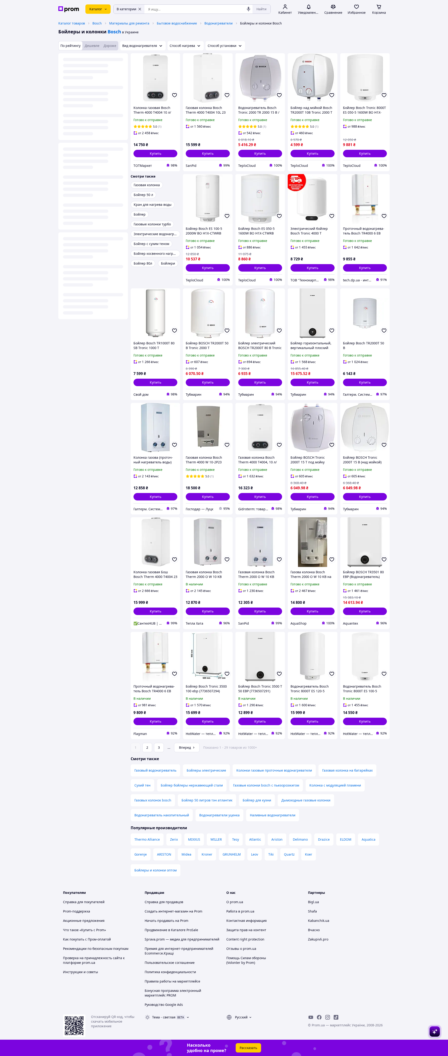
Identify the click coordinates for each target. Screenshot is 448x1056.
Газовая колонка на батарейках (347, 770)
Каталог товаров (71, 23)
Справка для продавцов (164, 902)
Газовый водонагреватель (155, 770)
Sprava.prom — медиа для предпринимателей (182, 939)
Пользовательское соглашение (170, 962)
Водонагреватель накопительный (161, 815)
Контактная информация (246, 920)
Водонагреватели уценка (219, 815)
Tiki (271, 854)
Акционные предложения (84, 920)
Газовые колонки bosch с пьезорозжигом (266, 785)
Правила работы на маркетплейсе (172, 981)
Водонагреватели (218, 23)
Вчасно (314, 930)
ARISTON (164, 854)
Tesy (235, 839)
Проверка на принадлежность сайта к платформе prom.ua (94, 960)
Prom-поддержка (76, 911)
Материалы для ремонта (129, 23)
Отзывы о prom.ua (241, 948)
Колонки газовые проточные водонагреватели (274, 770)
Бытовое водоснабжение (177, 23)
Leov (254, 854)
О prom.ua (234, 902)
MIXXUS (194, 839)
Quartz (289, 854)
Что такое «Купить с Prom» (84, 930)
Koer (308, 854)
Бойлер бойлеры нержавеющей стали (192, 785)
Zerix (174, 839)
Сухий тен (142, 785)
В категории (126, 9)
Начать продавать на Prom (166, 920)
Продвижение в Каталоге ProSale (171, 930)
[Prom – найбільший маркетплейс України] (68, 9)
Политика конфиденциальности (170, 972)
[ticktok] (336, 1017)
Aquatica (368, 839)
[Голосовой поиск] (248, 9)
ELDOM (345, 839)
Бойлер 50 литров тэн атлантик (207, 800)
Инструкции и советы (80, 972)
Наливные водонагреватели (272, 815)
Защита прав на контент (246, 930)
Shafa (312, 911)
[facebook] (319, 1017)
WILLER (216, 839)
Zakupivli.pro (318, 939)
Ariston (277, 839)
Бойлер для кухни (257, 800)
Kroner (207, 854)
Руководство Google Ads (164, 1004)
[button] (155, 153)
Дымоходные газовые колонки (305, 800)
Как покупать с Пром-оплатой (87, 939)
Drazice (324, 839)
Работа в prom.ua (240, 911)
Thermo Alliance (147, 839)
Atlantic (255, 839)
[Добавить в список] (174, 95)
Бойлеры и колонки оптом (155, 870)
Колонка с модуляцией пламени (335, 785)
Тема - (163, 1017)
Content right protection (245, 939)
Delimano (300, 839)
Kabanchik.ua (318, 920)
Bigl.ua (313, 902)
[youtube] (311, 1017)
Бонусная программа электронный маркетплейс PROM (173, 992)
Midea (186, 854)
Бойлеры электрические (206, 770)
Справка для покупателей (84, 902)
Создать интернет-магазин (166, 911)
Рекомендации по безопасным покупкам (95, 948)
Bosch (97, 23)
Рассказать (248, 1048)
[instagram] (327, 1017)
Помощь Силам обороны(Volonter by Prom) (246, 960)
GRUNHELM (232, 854)
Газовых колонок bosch (152, 800)
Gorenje (140, 854)
